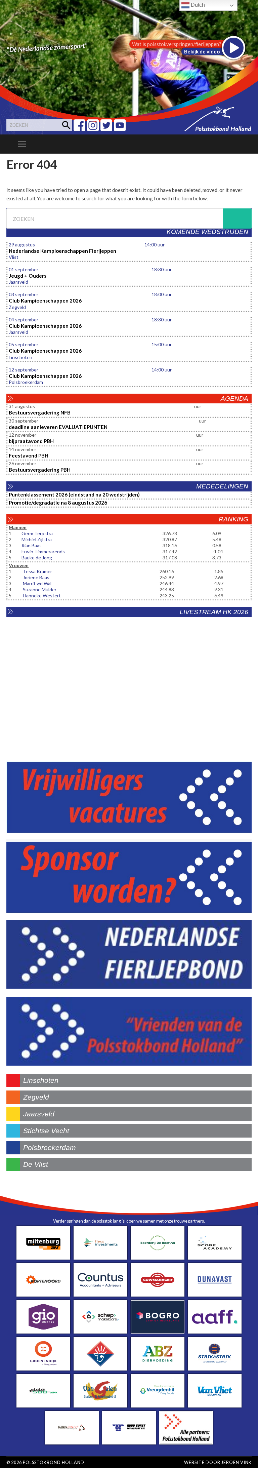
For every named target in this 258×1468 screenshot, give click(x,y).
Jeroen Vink (236, 1462)
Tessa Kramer (37, 571)
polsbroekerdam (49, 1147)
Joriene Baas (36, 577)
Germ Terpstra (37, 533)
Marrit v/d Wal (37, 583)
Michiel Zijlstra (37, 539)
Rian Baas (32, 545)
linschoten (40, 1080)
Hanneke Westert (42, 595)
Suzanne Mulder (39, 589)
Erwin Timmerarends (43, 551)
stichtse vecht (46, 1131)
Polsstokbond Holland (53, 1462)
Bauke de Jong (37, 557)
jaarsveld (38, 1114)
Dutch (197, 5)
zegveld (36, 1097)
